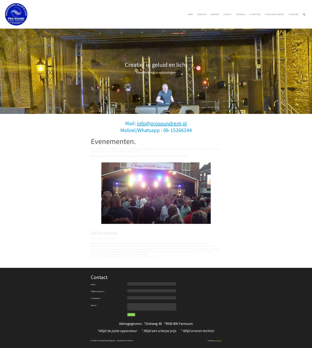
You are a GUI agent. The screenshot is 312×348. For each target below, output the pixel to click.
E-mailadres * (96, 298)
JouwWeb (218, 341)
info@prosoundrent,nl (162, 123)
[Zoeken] (304, 14)
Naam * (93, 284)
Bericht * (94, 305)
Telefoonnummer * (98, 291)
